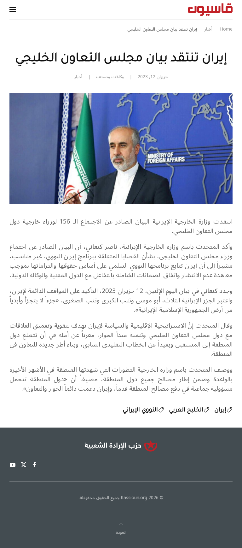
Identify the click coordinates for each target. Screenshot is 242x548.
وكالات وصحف (110, 76)
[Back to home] (210, 9)
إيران (220, 410)
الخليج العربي (186, 410)
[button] (12, 9)
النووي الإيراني (140, 410)
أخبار (78, 76)
